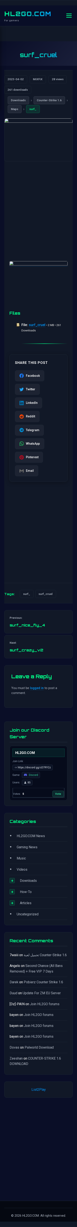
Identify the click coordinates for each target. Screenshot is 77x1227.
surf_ (32, 109)
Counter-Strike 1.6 (49, 100)
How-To (26, 892)
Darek (14, 982)
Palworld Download (39, 1047)
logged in (37, 688)
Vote (58, 793)
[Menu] (69, 15)
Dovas (14, 1047)
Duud (13, 993)
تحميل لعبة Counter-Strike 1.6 (45, 955)
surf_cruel (37, 325)
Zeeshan (16, 1058)
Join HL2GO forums (44, 1004)
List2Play (38, 1090)
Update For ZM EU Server (42, 993)
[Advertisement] (38, 207)
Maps (14, 109)
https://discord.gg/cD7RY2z (34, 767)
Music (21, 858)
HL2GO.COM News (31, 836)
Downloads (18, 100)
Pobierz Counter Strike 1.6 (43, 982)
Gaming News (27, 847)
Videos (22, 869)
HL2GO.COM (27, 14)
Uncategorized (27, 914)
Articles (25, 903)
